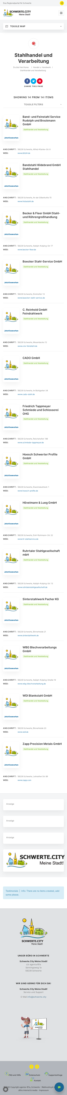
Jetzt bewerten (11, 138)
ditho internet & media (27, 1090)
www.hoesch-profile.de (28, 491)
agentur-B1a (24, 1087)
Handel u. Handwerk (42, 67)
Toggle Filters (33, 104)
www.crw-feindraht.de (27, 346)
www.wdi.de (23, 732)
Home (26, 67)
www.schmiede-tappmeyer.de (31, 442)
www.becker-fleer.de (27, 249)
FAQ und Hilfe (15, 1075)
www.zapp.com (24, 780)
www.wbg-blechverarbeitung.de (32, 683)
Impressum (44, 1090)
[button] (5, 1089)
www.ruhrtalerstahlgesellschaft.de (32, 587)
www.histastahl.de (26, 201)
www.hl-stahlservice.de (28, 539)
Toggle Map (17, 26)
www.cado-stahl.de (26, 394)
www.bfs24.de (24, 153)
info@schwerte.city (36, 997)
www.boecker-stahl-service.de (31, 298)
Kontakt (37, 1080)
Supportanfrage (55, 1075)
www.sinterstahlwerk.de (28, 635)
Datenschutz (34, 1075)
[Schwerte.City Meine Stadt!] (17, 13)
